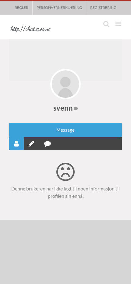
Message (65, 130)
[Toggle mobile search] (106, 24)
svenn (63, 107)
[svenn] (65, 84)
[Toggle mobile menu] (118, 24)
